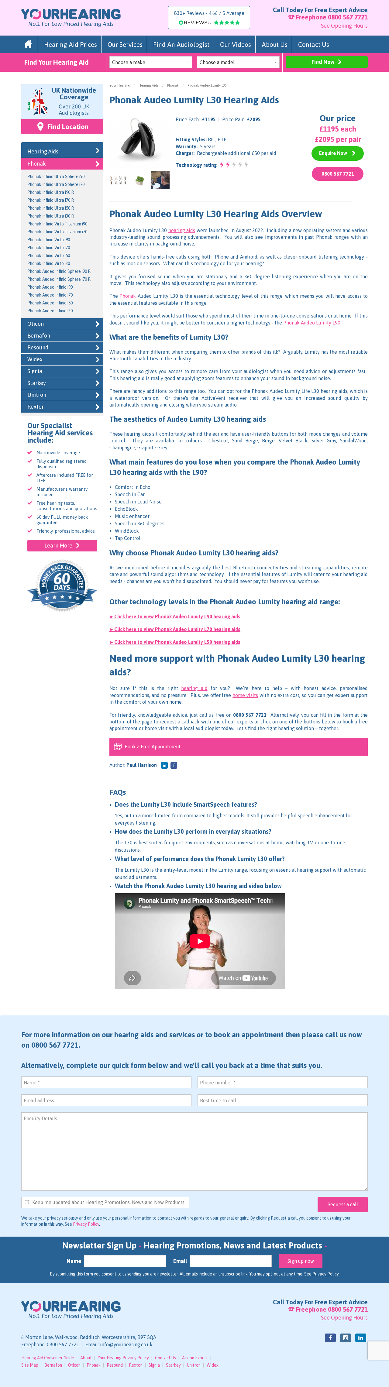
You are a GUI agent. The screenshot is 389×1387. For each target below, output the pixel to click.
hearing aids (181, 230)
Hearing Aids (148, 85)
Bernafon (38, 335)
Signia (34, 371)
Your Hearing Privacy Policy (123, 1357)
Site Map (29, 1365)
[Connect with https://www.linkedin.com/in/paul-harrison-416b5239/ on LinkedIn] (164, 765)
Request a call (342, 1204)
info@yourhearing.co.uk (126, 1344)
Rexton (36, 406)
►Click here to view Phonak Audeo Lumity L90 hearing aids (174, 616)
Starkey (36, 383)
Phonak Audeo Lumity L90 (311, 322)
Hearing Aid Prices (70, 44)
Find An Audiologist (181, 44)
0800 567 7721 (348, 17)
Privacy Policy (86, 1224)
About (86, 1357)
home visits (245, 695)
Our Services (125, 44)
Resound (37, 347)
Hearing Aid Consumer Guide (47, 1357)
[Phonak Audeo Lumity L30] (139, 139)
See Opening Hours (344, 25)
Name (74, 1261)
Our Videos (235, 44)
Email (180, 1261)
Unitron (36, 395)
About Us (274, 44)
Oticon (35, 324)
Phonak (173, 85)
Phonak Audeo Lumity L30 (207, 85)
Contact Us (313, 44)
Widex (35, 359)
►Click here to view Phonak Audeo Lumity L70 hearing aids (174, 629)
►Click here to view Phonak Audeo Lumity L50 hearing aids (174, 642)
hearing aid (194, 688)
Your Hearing (119, 85)
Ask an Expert (195, 1357)
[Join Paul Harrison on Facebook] (173, 765)
